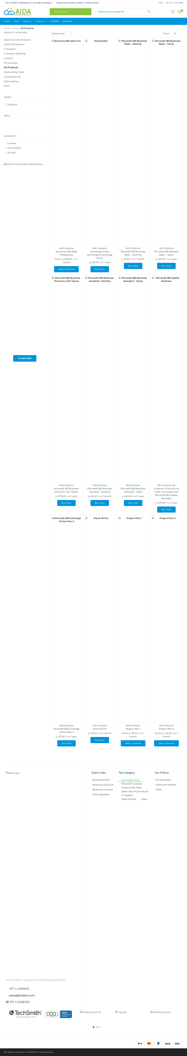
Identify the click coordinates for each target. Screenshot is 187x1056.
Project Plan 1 (133, 729)
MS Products (66, 248)
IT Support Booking (15, 53)
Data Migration (101, 794)
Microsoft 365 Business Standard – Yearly (133, 490)
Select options (76, 226)
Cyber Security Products (17, 40)
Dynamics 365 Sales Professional (66, 253)
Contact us (41, 21)
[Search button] (149, 11)
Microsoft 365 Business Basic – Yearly (166, 253)
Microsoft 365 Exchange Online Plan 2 (66, 730)
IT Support (10, 49)
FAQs (159, 789)
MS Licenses (164, 485)
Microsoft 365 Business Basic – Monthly (133, 253)
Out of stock (14, 148)
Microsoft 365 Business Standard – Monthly (99, 490)
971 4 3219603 (19, 988)
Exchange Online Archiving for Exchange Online (100, 254)
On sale (11, 152)
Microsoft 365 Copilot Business (166, 497)
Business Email (101, 780)
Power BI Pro (100, 729)
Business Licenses (103, 789)
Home (7, 21)
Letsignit (12, 104)
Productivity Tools (14, 72)
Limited (8, 58)
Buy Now (109, 226)
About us (27, 21)
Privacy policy (163, 780)
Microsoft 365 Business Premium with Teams (66, 490)
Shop (16, 21)
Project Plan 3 (166, 729)
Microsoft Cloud (130, 780)
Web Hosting (11, 81)
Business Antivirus (103, 784)
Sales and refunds (166, 784)
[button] (93, 1027)
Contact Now (24, 358)
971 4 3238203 (19, 1002)
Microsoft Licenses (131, 784)
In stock (11, 143)
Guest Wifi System (14, 44)
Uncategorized (169, 492)
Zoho (7, 86)
